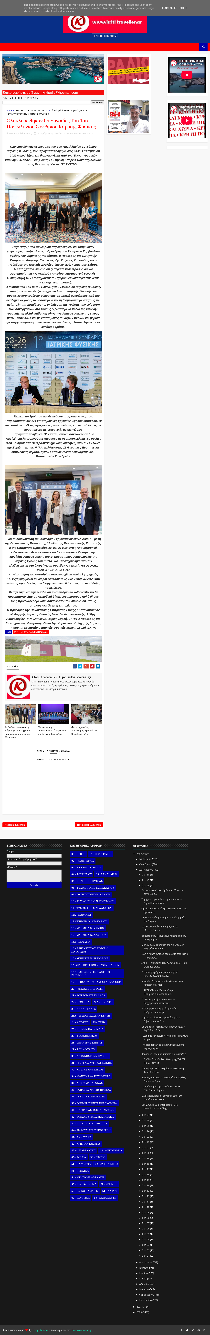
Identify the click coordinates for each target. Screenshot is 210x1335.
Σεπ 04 (146, 1239)
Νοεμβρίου (145, 859)
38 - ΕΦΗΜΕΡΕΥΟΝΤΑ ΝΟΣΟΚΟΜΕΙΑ (94, 1103)
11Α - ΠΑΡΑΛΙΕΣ (81, 914)
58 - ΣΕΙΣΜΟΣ (109, 1184)
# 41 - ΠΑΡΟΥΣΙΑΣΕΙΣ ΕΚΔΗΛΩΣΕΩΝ (31, 631)
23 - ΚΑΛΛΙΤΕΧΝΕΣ (83, 1009)
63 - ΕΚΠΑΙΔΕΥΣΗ (105, 1197)
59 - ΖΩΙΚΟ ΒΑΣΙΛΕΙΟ (84, 1191)
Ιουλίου (143, 1267)
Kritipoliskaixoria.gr (82, 1330)
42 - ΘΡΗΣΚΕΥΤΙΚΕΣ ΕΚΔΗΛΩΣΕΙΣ (92, 1116)
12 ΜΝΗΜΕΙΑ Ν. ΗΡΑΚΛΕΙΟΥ (89, 921)
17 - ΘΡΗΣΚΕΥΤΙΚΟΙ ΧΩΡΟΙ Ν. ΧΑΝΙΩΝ (95, 965)
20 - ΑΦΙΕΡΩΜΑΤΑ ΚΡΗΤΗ (87, 988)
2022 (139, 854)
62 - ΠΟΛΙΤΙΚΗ (80, 1197)
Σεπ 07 (146, 1223)
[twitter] (187, 1330)
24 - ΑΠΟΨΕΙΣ (80, 1022)
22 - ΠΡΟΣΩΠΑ (80, 1002)
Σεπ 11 (146, 1201)
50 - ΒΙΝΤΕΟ (97, 1157)
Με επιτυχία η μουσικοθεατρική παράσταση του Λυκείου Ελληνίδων (52, 731)
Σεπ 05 (146, 1234)
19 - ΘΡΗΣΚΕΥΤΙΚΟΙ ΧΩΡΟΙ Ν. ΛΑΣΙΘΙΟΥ (96, 982)
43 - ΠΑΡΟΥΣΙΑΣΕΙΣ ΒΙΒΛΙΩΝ (89, 1123)
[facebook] (181, 1330)
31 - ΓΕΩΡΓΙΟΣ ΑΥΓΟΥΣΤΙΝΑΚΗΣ (91, 1063)
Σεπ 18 (146, 1163)
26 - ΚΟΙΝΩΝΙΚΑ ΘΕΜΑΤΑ (87, 1029)
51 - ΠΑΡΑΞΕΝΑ (81, 1164)
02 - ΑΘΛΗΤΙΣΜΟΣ (82, 860)
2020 (139, 1312)
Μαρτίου (144, 1289)
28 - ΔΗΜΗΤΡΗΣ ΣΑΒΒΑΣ (86, 1042)
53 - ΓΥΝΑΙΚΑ (80, 1170)
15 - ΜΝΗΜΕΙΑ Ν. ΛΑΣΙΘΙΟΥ (88, 935)
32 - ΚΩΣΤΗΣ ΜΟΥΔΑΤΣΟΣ (87, 1069)
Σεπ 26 (146, 1120)
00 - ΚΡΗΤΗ (78, 854)
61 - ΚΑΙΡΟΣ (109, 1191)
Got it (183, 8)
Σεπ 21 (146, 1147)
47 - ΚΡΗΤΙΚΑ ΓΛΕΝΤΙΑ (85, 1143)
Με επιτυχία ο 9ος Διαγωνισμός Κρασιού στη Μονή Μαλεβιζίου (84, 731)
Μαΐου (143, 1278)
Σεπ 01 (146, 1255)
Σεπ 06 (146, 1228)
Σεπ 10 (146, 1207)
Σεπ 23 (146, 1136)
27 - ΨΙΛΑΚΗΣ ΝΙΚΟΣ (84, 1036)
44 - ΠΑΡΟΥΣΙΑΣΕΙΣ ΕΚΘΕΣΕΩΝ (91, 1130)
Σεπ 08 (146, 1217)
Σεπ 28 (146, 885)
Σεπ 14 (146, 1185)
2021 (139, 1306)
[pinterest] (198, 1330)
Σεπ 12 (146, 1196)
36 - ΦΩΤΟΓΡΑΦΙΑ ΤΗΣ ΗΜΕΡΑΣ (91, 1090)
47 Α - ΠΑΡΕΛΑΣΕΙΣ (83, 1150)
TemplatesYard (40, 1330)
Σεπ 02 (146, 1250)
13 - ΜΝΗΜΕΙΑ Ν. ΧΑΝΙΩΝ (87, 928)
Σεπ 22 (146, 1142)
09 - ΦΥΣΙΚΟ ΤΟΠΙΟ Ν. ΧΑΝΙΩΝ (90, 894)
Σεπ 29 (146, 880)
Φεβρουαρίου (147, 1294)
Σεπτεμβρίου (146, 869)
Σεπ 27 (146, 1115)
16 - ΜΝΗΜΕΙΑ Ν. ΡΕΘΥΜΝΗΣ (89, 958)
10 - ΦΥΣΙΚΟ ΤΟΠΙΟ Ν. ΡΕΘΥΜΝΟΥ (92, 901)
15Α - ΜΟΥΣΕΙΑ (80, 941)
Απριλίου (144, 1283)
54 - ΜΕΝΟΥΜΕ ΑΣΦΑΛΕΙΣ (87, 1177)
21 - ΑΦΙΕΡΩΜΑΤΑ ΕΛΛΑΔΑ (88, 995)
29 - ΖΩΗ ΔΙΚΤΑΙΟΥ (83, 1049)
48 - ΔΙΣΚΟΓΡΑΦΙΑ (111, 1150)
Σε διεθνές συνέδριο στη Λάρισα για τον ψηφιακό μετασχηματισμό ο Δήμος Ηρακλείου (18, 732)
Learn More (169, 8)
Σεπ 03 (146, 1244)
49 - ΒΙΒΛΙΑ (78, 1157)
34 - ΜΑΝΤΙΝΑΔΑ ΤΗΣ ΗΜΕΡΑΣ (90, 1076)
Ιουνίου (143, 1273)
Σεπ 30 (146, 874)
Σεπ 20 (146, 1152)
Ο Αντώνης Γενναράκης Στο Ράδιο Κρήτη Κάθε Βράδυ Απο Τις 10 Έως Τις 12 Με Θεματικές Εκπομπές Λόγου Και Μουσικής (128, 90)
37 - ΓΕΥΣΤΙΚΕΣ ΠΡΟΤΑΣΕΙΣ (88, 1096)
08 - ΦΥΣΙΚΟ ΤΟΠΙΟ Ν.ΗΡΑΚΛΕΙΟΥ (92, 887)
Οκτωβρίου (145, 864)
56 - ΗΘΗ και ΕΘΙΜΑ (83, 1184)
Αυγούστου (146, 1262)
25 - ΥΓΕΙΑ (99, 1022)
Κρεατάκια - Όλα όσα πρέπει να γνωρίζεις (163, 1054)
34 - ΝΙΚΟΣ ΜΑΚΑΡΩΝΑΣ (87, 1083)
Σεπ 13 (146, 1190)
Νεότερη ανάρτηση (15, 824)
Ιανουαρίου (145, 1300)
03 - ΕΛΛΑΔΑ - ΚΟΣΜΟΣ (86, 867)
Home (9, 110)
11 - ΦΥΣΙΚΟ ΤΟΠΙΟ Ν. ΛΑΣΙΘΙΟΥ (91, 908)
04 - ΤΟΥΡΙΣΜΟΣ (81, 874)
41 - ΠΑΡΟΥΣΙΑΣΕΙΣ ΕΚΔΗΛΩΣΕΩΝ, (77, 133)
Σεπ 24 (146, 1131)
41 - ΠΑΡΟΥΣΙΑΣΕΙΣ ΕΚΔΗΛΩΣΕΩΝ (32, 110)
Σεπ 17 (146, 1169)
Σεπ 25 (146, 1125)
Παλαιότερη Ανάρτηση (89, 824)
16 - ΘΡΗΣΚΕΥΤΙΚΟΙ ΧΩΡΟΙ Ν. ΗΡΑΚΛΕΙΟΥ (89, 950)
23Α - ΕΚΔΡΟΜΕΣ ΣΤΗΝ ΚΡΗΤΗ (90, 1015)
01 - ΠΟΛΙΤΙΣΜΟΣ (100, 854)
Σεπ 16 (146, 1174)
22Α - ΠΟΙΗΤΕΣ (103, 1002)
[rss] (204, 1330)
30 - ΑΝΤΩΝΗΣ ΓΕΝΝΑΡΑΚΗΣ (89, 1056)
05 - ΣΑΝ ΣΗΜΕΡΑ (107, 874)
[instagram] (192, 1330)
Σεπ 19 (146, 1158)
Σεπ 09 (146, 1212)
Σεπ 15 (146, 1179)
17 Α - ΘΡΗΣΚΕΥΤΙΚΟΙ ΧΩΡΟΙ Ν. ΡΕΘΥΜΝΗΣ (91, 973)
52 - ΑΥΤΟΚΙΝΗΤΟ (106, 1164)
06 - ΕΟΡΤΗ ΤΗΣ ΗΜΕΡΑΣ (87, 881)
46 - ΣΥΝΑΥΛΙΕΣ (81, 1137)
